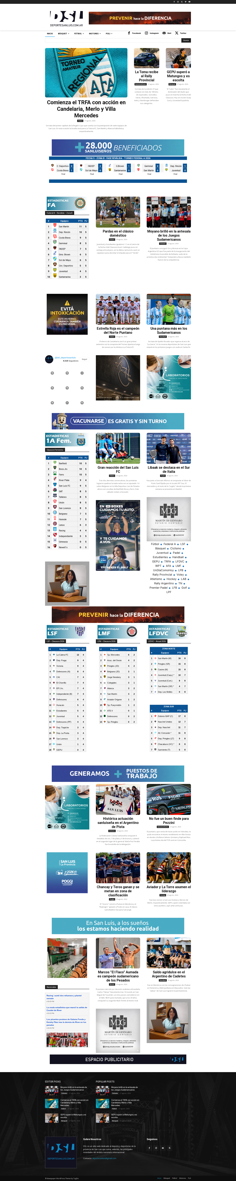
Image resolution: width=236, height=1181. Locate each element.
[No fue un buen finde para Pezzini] (169, 799)
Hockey (162, 895)
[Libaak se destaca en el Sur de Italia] (169, 448)
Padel (163, 476)
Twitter (183, 33)
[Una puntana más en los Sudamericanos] (169, 309)
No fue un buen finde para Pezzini (169, 821)
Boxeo (112, 984)
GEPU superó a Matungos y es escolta (178, 76)
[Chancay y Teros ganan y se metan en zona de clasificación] (118, 867)
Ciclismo (163, 244)
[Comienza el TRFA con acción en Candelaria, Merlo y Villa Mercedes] (86, 72)
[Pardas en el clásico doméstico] (118, 212)
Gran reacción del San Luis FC (118, 470)
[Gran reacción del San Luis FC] (118, 448)
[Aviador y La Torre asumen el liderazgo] (169, 867)
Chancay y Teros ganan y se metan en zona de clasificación (118, 891)
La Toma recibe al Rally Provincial (146, 76)
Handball (163, 337)
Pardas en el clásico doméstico (118, 233)
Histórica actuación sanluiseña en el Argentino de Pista (118, 823)
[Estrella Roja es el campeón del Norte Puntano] (118, 309)
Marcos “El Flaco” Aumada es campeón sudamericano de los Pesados (118, 976)
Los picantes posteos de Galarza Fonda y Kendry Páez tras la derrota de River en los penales (66, 1022)
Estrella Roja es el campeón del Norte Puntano (118, 331)
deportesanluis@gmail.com (104, 1158)
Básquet (172, 84)
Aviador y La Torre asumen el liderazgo (169, 889)
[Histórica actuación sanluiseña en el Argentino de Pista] (118, 799)
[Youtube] (189, 2)
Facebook (136, 33)
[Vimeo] (185, 2)
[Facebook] (174, 2)
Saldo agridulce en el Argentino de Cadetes (169, 974)
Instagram (154, 33)
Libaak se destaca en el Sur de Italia (169, 470)
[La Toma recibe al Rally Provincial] (146, 58)
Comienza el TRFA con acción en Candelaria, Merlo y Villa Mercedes (86, 109)
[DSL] (67, 18)
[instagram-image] (52, 373)
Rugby (112, 899)
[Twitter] (181, 2)
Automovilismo (140, 84)
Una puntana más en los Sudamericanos (169, 331)
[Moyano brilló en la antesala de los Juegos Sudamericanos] (169, 212)
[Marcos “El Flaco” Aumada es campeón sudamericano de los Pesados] (118, 953)
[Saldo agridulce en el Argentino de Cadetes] (169, 953)
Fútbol (80, 121)
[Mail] (164, 33)
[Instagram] (178, 2)
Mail (169, 33)
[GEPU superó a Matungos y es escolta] (178, 58)
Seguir (84, 359)
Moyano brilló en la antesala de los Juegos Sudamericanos (169, 235)
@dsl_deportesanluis (65, 357)
